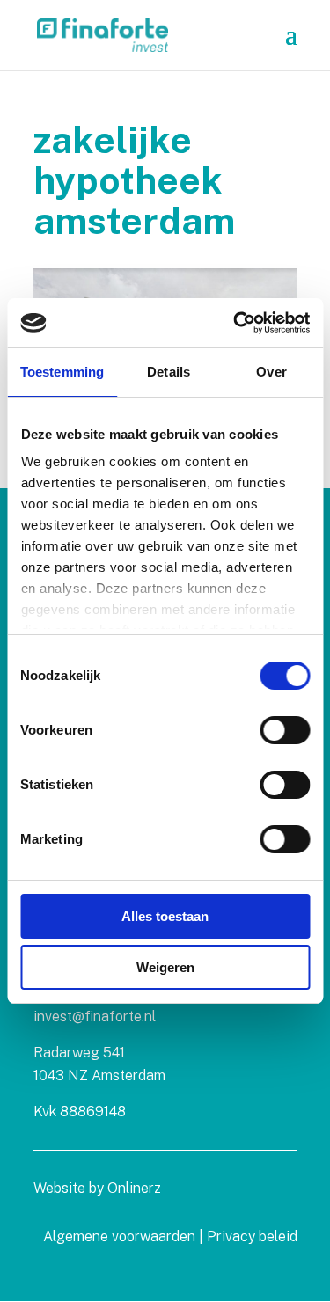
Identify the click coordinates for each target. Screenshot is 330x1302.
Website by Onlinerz (97, 1188)
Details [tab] (168, 371)
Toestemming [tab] (62, 371)
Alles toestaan (165, 916)
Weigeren (165, 967)
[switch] (285, 730)
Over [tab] (271, 371)
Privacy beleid (252, 1236)
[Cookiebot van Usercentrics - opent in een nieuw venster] (235, 322)
